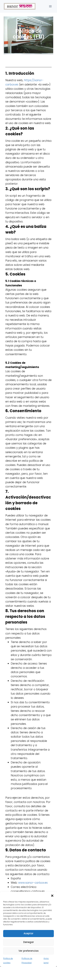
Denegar (28, 942)
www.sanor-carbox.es (33, 883)
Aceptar (28, 933)
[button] (52, 895)
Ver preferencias (29, 950)
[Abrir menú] (50, 6)
